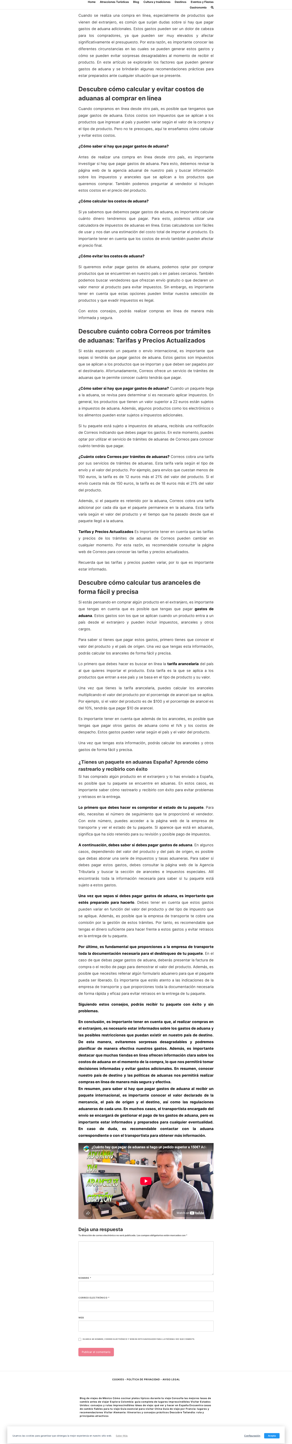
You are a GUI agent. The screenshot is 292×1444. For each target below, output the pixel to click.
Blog (136, 2)
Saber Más (122, 1435)
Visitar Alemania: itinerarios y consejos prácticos (136, 1412)
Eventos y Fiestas (202, 2)
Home (91, 2)
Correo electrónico (94, 1297)
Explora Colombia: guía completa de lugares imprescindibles (150, 1401)
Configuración (252, 1435)
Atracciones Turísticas (114, 2)
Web (81, 1317)
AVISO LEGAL (171, 1379)
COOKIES (118, 1379)
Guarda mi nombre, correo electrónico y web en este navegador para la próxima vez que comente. (139, 1339)
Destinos (180, 2)
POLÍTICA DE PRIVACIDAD (143, 1379)
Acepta (272, 1435)
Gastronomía (198, 7)
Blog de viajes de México (96, 1398)
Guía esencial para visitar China (141, 1408)
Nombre (84, 1278)
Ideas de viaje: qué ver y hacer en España (162, 1405)
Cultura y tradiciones (157, 2)
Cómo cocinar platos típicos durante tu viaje (142, 1398)
